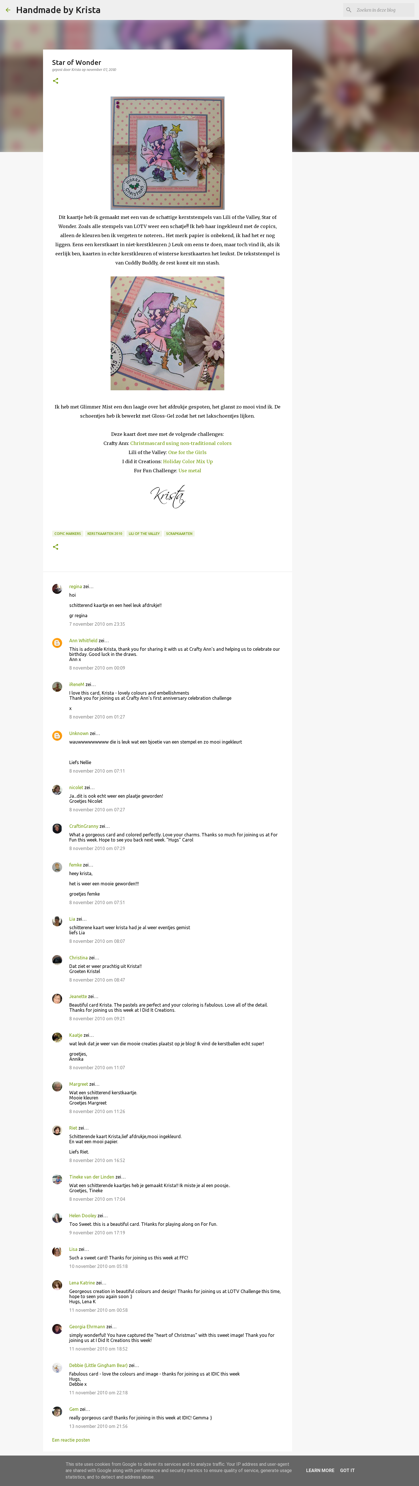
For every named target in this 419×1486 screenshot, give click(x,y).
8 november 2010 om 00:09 (97, 667)
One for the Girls (187, 452)
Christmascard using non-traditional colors (181, 443)
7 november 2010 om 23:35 (97, 624)
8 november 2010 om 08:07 (97, 941)
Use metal (189, 470)
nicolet (76, 787)
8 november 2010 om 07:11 (97, 770)
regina (75, 586)
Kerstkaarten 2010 (105, 533)
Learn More (320, 1470)
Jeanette (78, 996)
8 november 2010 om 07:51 (97, 902)
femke (75, 864)
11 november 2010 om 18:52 (98, 1348)
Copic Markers (67, 533)
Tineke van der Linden (91, 1176)
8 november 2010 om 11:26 (97, 1111)
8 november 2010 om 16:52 (97, 1160)
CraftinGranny (83, 826)
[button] (55, 81)
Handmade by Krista (58, 10)
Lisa (73, 1249)
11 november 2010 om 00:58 (98, 1310)
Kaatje (75, 1035)
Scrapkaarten (179, 533)
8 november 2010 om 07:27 (97, 809)
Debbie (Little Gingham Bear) (98, 1365)
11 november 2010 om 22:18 (98, 1392)
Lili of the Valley (144, 533)
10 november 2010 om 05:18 (98, 1266)
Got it (347, 1470)
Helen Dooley (82, 1215)
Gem (74, 1409)
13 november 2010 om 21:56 (98, 1426)
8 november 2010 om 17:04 (97, 1199)
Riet (73, 1127)
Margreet (78, 1084)
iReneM (76, 684)
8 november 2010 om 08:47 (97, 979)
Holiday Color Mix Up (188, 461)
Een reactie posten (71, 1439)
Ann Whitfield (83, 640)
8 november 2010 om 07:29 (97, 848)
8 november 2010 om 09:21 (97, 1018)
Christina (78, 957)
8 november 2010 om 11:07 (97, 1067)
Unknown (79, 733)
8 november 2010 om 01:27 (97, 716)
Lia (72, 918)
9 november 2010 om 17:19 (97, 1232)
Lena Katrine (82, 1282)
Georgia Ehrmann (87, 1326)
